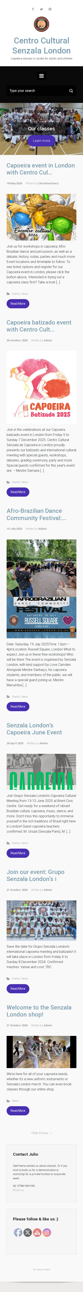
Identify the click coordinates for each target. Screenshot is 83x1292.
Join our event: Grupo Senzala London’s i (35, 875)
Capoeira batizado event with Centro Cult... (39, 326)
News (24, 293)
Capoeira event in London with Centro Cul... (41, 169)
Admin (48, 340)
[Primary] (41, 75)
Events (16, 293)
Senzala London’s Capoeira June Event (34, 729)
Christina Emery (48, 183)
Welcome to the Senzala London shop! (39, 1011)
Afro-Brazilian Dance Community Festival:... (36, 514)
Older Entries (39, 1133)
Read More (18, 303)
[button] (6, 129)
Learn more (41, 141)
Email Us (18, 1190)
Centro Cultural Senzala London (41, 46)
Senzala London (41, 1269)
